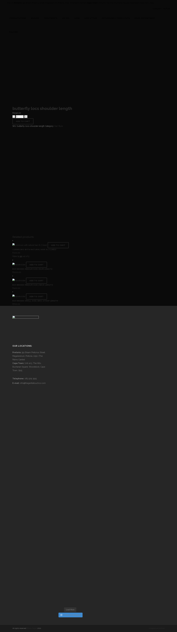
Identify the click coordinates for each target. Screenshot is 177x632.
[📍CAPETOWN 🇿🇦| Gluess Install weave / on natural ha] (66, 574)
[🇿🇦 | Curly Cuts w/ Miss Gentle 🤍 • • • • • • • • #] (57, 517)
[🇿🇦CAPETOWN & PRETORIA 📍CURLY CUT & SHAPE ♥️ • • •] (57, 420)
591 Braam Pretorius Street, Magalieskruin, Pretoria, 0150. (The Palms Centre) (54, 3)
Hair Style (58, 126)
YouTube (166, 8)
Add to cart (23, 121)
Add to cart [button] (58, 245)
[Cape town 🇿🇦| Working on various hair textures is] (83, 576)
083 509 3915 (31, 378)
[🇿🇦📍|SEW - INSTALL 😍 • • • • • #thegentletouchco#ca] (74, 337)
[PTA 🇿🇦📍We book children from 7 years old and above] (83, 440)
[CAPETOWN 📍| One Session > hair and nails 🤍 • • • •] (66, 521)
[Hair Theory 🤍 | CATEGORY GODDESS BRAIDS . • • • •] (74, 519)
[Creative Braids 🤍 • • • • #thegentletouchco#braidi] (66, 337)
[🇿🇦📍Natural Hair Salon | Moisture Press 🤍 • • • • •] (74, 416)
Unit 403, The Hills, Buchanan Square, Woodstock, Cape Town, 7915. (126, 3)
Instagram (157, 8)
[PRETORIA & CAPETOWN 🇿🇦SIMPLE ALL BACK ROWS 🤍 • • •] (57, 576)
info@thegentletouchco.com (33, 383)
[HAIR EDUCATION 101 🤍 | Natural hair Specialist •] (57, 351)
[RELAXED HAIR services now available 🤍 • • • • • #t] (83, 517)
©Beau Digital (32, 628)
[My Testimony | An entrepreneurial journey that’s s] (74, 569)
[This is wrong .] (66, 389)
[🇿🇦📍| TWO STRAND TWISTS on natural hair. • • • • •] (83, 340)
